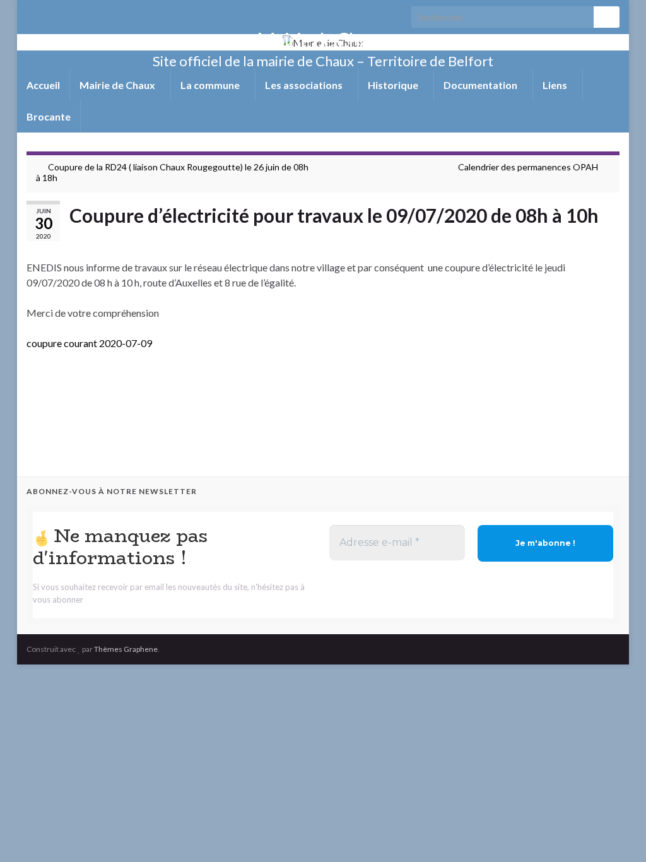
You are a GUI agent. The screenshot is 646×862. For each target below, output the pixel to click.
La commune (211, 85)
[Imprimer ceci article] (609, 237)
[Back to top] (617, 833)
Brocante (48, 116)
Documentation (481, 85)
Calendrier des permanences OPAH (528, 167)
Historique (394, 85)
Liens (556, 85)
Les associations (304, 85)
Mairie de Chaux (323, 40)
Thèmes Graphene (126, 649)
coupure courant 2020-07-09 (89, 343)
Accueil (43, 85)
